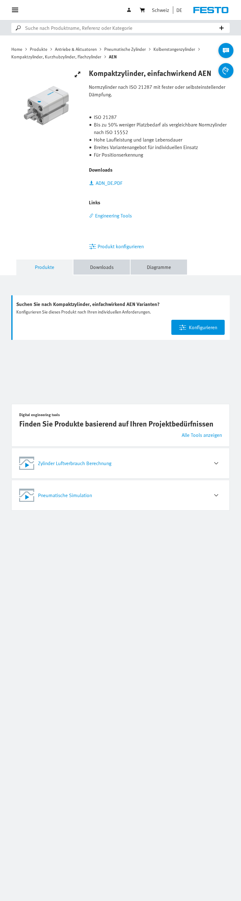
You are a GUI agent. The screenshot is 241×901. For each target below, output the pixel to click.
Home (16, 49)
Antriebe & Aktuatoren (76, 49)
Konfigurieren (203, 327)
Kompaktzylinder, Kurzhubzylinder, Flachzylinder (56, 56)
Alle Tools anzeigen (202, 435)
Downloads (102, 267)
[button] (129, 10)
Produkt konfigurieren (121, 246)
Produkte (38, 49)
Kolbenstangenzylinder (174, 49)
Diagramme (159, 267)
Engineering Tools (113, 215)
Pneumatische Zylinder (125, 49)
